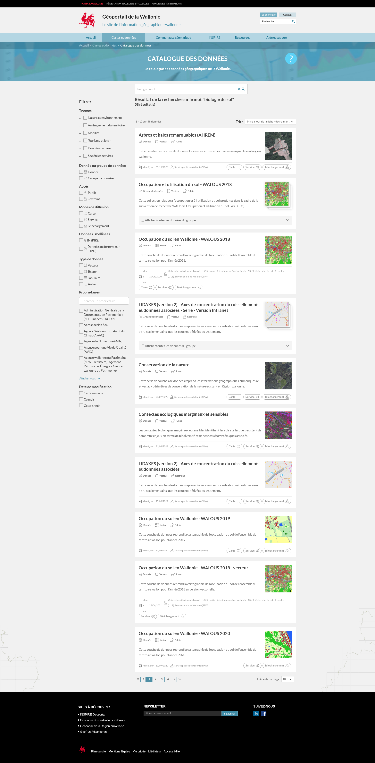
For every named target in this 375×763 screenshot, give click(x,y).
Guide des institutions (167, 3)
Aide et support (276, 37)
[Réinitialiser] (240, 89)
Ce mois (89, 399)
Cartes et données (124, 37)
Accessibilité (172, 751)
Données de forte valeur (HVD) (104, 249)
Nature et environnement (105, 117)
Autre (92, 284)
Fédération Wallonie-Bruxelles (127, 3)
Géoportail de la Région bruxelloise (102, 726)
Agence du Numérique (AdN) (103, 341)
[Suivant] (174, 679)
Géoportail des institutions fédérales (102, 720)
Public (92, 192)
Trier (239, 121)
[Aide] (291, 58)
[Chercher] (294, 21)
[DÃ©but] (137, 679)
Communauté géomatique (173, 37)
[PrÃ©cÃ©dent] (143, 679)
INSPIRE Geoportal (92, 714)
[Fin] (179, 679)
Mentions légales (119, 751)
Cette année (92, 405)
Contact (287, 14)
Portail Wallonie (92, 3)
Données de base (99, 148)
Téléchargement (98, 226)
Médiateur (154, 751)
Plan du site (98, 751)
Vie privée (139, 751)
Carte (92, 213)
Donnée (93, 172)
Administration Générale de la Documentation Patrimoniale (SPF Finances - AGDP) (104, 315)
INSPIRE (214, 37)
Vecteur (93, 265)
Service (92, 219)
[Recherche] (245, 89)
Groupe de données (101, 178)
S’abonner (229, 713)
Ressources (242, 37)
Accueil (91, 37)
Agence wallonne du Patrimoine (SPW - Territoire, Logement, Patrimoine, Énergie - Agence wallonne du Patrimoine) (105, 364)
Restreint (94, 199)
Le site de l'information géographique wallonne (141, 24)
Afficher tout (87, 378)
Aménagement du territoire (106, 125)
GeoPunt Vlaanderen (93, 731)
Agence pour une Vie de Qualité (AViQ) (105, 349)
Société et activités (100, 155)
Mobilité (93, 133)
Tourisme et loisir (99, 140)
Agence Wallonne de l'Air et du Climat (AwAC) (104, 333)
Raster (92, 271)
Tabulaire (94, 278)
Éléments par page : (268, 679)
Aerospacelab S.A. (96, 324)
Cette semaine (93, 393)
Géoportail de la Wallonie (131, 17)
